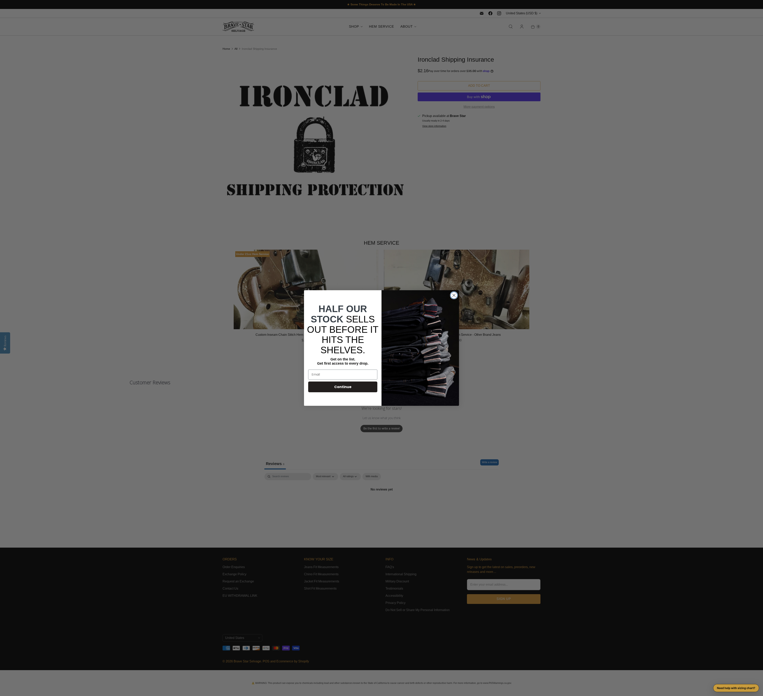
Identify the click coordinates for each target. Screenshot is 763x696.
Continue (342, 386)
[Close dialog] (453, 295)
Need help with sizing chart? (736, 688)
